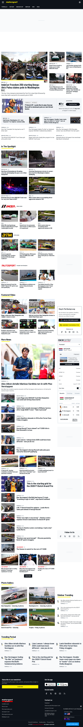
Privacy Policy (50, 722)
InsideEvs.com (5, 704)
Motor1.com (5, 706)
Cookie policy (42, 722)
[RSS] (77, 332)
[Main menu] (3, 2)
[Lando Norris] (60, 407)
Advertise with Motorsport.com (52, 705)
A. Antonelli (65, 415)
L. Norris (64, 407)
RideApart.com (5, 717)
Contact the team (49, 708)
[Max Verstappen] (60, 411)
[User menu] (79, 2)
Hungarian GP (69, 398)
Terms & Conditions (33, 722)
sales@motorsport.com (50, 710)
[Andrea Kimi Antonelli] (60, 415)
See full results (74, 419)
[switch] (78, 388)
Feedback (47, 703)
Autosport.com (5, 711)
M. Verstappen (66, 411)
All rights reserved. (49, 724)
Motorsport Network (38, 724)
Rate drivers (64, 419)
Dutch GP (67, 348)
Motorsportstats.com (7, 714)
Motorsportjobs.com (7, 709)
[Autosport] (8, 265)
